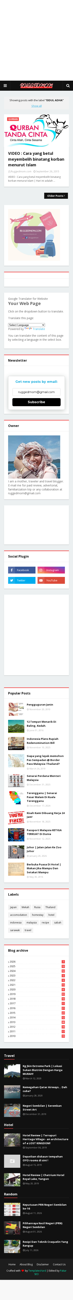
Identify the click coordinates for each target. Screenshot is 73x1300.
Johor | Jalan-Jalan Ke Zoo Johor (44, 849)
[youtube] (51, 580)
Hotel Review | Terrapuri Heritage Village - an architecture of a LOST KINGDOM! (45, 1139)
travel (28, 930)
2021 (37, 985)
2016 (37, 1008)
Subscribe (36, 402)
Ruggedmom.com (21, 171)
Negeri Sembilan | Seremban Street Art (42, 1108)
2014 (37, 1017)
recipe (45, 922)
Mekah (25, 907)
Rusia (37, 907)
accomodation (18, 915)
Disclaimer (43, 1264)
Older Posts (55, 196)
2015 (37, 1013)
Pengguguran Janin (40, 704)
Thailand (50, 907)
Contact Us (59, 1264)
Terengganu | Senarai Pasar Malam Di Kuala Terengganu (42, 797)
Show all (36, 106)
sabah (57, 922)
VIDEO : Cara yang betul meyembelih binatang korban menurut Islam (36, 159)
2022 (37, 980)
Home (12, 1264)
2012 (37, 1026)
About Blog (26, 1264)
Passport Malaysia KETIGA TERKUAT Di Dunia (44, 832)
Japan (13, 907)
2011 (37, 1031)
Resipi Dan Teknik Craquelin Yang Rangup (45, 1244)
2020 (37, 989)
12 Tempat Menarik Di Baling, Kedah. (41, 724)
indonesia (15, 922)
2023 (37, 975)
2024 (37, 971)
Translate (39, 329)
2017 (37, 1003)
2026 (37, 961)
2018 (37, 998)
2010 (37, 1036)
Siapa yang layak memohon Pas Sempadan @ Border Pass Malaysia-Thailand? (45, 760)
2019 (37, 994)
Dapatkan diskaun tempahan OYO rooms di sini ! (43, 1158)
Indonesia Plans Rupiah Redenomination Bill (42, 741)
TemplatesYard (37, 1270)
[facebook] (21, 570)
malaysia (32, 922)
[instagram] (51, 570)
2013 (37, 1022)
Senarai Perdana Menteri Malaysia (44, 778)
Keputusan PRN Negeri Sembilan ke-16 (45, 1206)
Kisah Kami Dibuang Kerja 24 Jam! (45, 815)
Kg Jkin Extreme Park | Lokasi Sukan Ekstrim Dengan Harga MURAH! (42, 1070)
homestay (37, 915)
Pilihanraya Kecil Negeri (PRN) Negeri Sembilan (42, 1225)
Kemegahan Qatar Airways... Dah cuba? (45, 1089)
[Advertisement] (36, 40)
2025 (37, 966)
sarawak (15, 930)
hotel (51, 915)
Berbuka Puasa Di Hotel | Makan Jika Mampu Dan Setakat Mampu (44, 868)
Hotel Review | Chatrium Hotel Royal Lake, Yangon (43, 1177)
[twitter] (21, 580)
